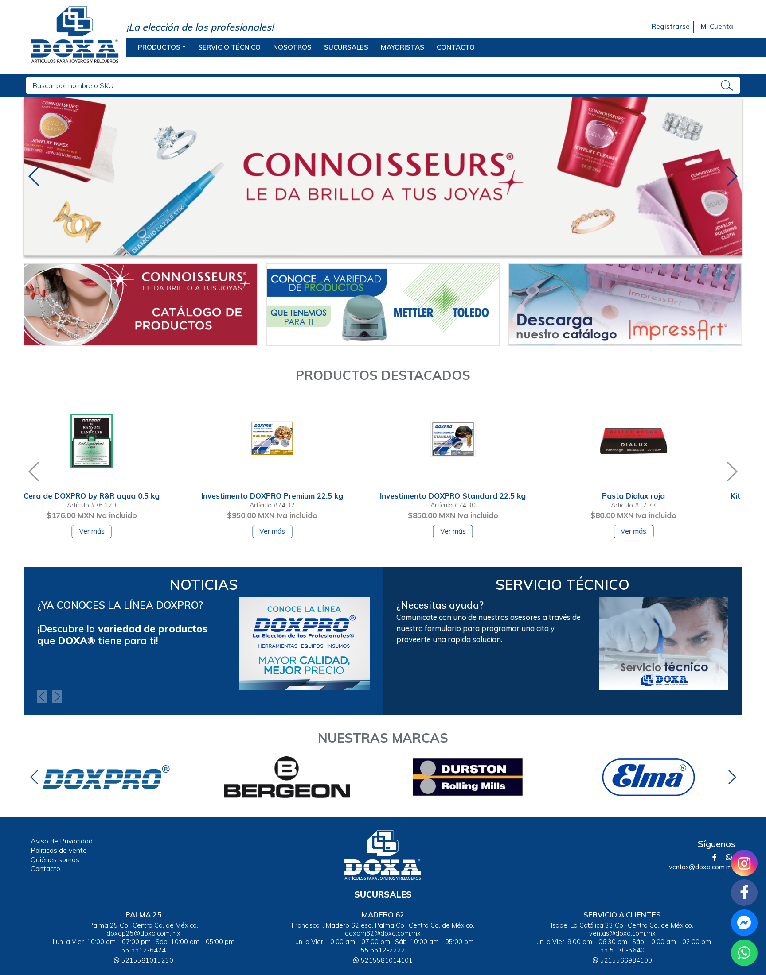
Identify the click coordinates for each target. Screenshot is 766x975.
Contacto (45, 868)
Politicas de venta (59, 850)
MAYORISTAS (402, 47)
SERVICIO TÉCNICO (229, 47)
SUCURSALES (346, 47)
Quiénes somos (55, 859)
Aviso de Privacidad (62, 840)
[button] (34, 176)
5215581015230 (146, 960)
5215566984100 (625, 960)
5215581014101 (386, 960)
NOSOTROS (292, 47)
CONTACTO (456, 47)
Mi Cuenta (717, 26)
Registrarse (670, 26)
